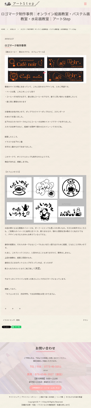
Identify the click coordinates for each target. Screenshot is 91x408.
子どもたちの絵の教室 (74, 397)
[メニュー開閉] (85, 4)
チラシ (85, 320)
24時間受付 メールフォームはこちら (45, 388)
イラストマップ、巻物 (11, 320)
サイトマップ (14, 397)
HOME (3, 29)
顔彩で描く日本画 (47, 397)
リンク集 (59, 397)
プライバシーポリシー (29, 397)
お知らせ (13, 29)
